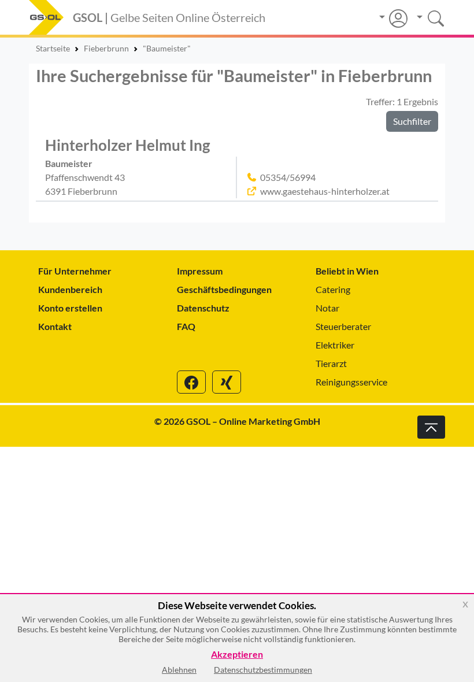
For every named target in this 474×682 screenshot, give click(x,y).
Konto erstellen (70, 307)
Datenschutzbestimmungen (263, 669)
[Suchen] (426, 17)
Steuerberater (343, 326)
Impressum (200, 270)
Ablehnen (179, 669)
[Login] (393, 18)
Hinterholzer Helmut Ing (127, 145)
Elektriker (335, 344)
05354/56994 (288, 177)
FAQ (186, 326)
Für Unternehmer (75, 270)
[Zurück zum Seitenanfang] (431, 427)
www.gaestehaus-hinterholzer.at (325, 191)
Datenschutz (203, 307)
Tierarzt (331, 363)
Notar (327, 307)
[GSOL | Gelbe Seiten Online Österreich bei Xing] (226, 382)
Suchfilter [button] (412, 121)
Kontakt (55, 326)
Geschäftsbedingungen (224, 289)
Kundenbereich (70, 289)
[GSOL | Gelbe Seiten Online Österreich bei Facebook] (191, 382)
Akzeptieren (237, 654)
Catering (333, 289)
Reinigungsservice (351, 381)
